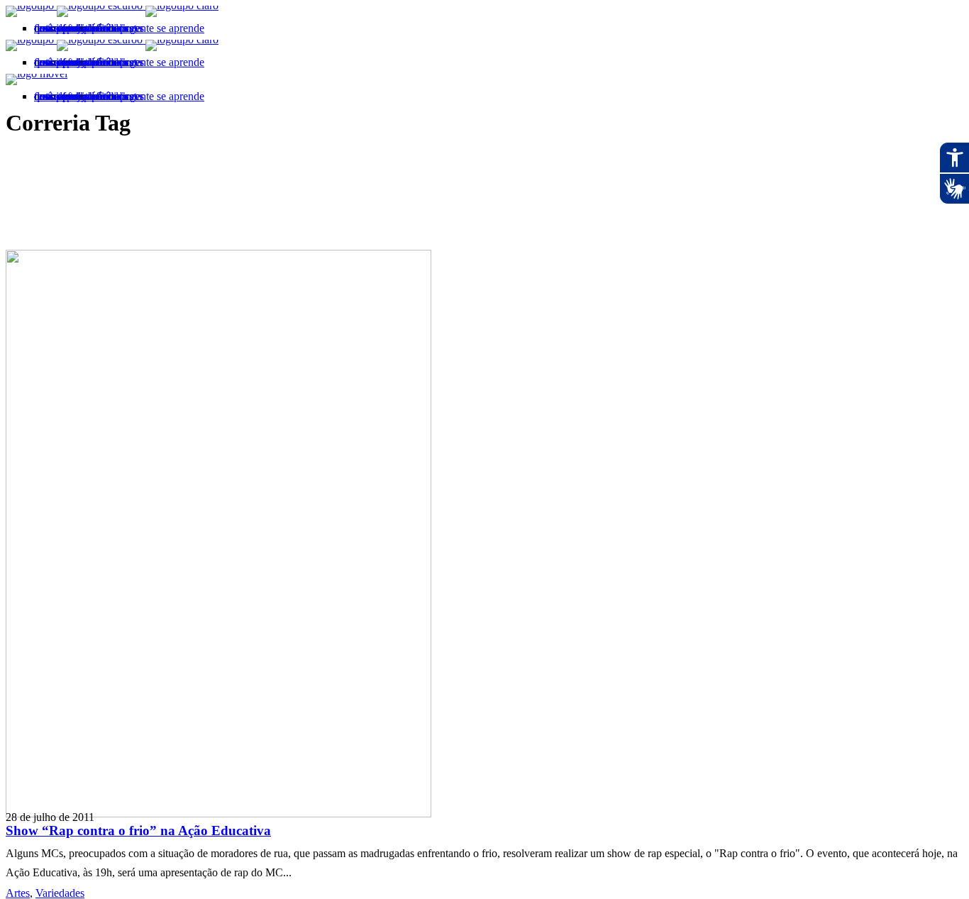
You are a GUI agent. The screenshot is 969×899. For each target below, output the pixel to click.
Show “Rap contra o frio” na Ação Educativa (138, 830)
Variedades (59, 893)
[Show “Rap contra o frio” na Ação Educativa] (218, 813)
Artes (18, 893)
